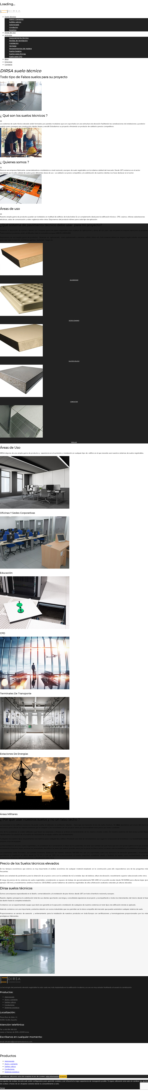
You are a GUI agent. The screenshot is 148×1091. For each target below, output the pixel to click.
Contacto (8, 65)
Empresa (8, 62)
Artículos (8, 35)
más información (52, 1076)
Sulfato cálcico (10, 1002)
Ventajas (12, 46)
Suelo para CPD (15, 57)
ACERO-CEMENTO (74, 320)
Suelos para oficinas (17, 54)
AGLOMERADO (74, 280)
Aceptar (63, 1076)
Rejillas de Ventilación (18, 41)
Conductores (9, 1005)
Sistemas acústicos (12, 1008)
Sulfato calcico (15, 22)
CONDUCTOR (74, 401)
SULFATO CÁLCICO (74, 361)
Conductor (13, 27)
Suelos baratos (15, 51)
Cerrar (2, 1088)
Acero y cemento (16, 19)
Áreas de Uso (10, 33)
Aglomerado (14, 25)
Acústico (12, 30)
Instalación (13, 43)
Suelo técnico (10, 17)
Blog (6, 59)
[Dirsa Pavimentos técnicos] (10, 12)
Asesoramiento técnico (19, 38)
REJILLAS (74, 442)
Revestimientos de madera (20, 49)
